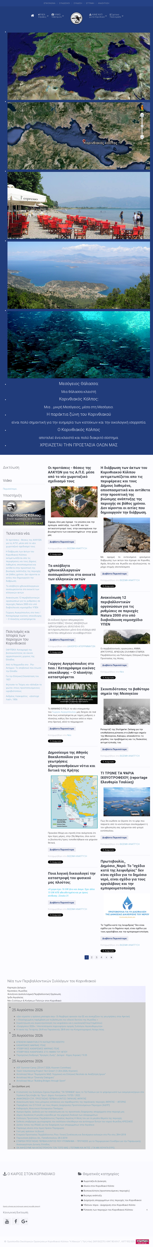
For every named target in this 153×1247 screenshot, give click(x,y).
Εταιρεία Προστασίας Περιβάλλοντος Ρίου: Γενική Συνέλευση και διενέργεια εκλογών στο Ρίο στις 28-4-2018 (71, 1134)
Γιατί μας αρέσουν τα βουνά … (31, 1131)
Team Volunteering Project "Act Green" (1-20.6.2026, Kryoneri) (47, 1071)
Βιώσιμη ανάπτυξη (92, 1195)
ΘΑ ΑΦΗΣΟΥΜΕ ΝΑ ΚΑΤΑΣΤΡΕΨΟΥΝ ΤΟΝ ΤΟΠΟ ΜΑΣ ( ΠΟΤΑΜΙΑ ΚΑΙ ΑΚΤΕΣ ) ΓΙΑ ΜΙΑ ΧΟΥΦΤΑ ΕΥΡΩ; (65, 1147)
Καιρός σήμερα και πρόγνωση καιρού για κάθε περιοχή (21, 1206)
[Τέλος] (111, 957)
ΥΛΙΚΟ (57, 15)
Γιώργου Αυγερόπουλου (64, 712)
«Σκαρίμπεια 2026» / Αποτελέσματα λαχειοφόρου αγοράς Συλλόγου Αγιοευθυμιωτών (59, 1026)
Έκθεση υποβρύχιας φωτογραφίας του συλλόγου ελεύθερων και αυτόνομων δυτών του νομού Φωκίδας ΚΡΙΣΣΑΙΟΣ (74, 1121)
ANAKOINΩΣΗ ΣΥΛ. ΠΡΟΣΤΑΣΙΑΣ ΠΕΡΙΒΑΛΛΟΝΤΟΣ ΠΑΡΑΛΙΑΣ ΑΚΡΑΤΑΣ (51, 1098)
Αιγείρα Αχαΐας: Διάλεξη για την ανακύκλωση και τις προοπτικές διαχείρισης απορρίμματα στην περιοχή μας (70, 1111)
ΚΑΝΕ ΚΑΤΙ (97, 15)
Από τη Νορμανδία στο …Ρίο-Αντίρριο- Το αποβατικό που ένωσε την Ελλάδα (23, 668)
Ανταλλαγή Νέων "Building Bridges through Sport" (41, 1080)
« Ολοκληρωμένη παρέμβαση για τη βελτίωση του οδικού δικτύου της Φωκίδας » (57, 1019)
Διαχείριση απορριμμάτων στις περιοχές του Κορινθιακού (112, 1200)
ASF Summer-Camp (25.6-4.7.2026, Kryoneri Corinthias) (43, 1067)
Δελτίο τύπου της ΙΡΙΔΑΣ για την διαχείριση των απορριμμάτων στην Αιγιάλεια (55, 1124)
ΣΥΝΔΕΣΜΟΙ (64, 3)
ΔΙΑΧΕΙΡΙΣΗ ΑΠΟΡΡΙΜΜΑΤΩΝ (81, 646)
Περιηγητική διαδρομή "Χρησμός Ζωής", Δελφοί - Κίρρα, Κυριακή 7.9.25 (51, 1055)
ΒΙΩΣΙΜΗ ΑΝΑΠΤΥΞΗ (77, 548)
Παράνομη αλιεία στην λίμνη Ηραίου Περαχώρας (40, 1128)
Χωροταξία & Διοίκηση (94, 1181)
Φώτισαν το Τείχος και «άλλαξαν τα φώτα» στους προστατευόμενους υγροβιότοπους (24, 687)
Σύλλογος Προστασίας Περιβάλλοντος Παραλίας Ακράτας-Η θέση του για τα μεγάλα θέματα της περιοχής (69, 1118)
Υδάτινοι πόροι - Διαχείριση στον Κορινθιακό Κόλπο (109, 1205)
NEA (42, 15)
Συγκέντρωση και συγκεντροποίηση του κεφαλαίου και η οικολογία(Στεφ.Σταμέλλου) (59, 1023)
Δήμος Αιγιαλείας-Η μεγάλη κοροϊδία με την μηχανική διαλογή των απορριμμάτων (57, 1115)
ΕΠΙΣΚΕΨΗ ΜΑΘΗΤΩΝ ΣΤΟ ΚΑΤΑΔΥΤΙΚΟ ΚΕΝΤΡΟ (40, 1042)
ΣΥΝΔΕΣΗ (78, 3)
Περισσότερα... (10, 489)
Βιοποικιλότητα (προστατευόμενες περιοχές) (106, 1190)
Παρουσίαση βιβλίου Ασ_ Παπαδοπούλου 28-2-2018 (41, 1138)
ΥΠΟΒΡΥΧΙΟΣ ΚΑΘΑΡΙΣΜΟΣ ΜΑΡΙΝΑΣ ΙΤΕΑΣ (37, 1048)
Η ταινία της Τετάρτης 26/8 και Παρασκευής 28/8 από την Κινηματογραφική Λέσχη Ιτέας (60, 1029)
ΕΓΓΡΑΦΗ (90, 3)
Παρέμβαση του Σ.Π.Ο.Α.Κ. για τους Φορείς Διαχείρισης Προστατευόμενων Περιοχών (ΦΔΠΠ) (63, 1105)
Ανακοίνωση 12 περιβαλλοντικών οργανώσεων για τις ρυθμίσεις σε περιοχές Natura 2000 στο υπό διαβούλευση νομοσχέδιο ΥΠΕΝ (122, 610)
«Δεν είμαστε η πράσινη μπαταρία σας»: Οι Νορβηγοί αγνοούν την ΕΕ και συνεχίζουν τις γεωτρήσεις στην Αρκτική (73, 1016)
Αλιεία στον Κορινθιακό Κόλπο (98, 1186)
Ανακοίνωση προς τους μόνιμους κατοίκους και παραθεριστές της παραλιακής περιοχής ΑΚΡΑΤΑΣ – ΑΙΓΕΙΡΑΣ (71, 1102)
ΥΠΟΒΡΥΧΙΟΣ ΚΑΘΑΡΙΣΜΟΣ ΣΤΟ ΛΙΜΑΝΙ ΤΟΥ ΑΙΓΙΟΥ (41, 1052)
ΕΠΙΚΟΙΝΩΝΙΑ (49, 3)
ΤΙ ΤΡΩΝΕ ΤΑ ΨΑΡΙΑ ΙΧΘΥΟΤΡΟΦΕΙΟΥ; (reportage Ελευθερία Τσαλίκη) (124, 777)
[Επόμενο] (106, 957)
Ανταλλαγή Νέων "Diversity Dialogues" (35, 1077)
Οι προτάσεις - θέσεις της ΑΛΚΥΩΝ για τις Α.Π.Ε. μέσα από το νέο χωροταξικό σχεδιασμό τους (23, 543)
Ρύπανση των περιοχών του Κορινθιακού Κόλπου (108, 1209)
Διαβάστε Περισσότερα (62, 542)
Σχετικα (115, 15)
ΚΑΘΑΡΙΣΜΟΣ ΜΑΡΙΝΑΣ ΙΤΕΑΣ (31, 1045)
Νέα (69, 735)
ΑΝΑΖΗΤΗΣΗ (103, 3)
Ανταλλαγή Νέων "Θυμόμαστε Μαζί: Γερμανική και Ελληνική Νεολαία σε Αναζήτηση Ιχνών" (61, 1074)
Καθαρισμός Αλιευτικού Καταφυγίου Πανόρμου (39, 1108)
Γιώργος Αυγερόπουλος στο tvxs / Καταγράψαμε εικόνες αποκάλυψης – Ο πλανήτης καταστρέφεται (24, 615)
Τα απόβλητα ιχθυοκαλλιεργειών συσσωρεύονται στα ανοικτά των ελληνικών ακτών (22, 589)
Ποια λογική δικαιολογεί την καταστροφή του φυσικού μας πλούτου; (71, 877)
